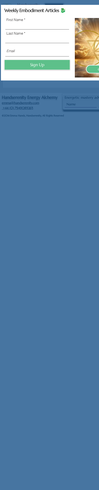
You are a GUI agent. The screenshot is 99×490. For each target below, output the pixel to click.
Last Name (14, 33)
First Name (14, 19)
